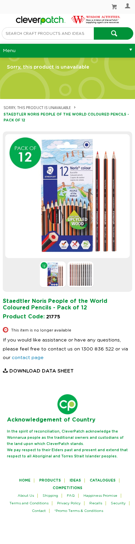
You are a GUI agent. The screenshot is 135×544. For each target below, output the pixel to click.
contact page (28, 357)
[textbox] (48, 33)
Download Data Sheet (41, 371)
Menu (9, 50)
